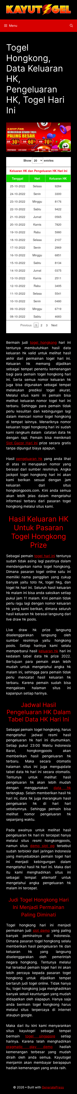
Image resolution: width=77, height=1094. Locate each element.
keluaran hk (48, 651)
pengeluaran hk (29, 459)
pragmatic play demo (29, 1047)
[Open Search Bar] (71, 25)
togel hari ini (44, 556)
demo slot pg (42, 846)
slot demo (41, 930)
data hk (62, 788)
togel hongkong (43, 342)
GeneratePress (53, 1087)
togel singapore (40, 1036)
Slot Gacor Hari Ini (22, 443)
